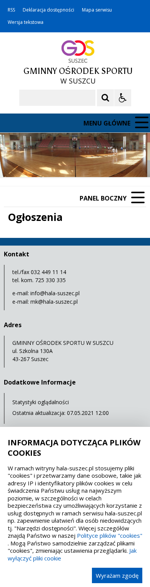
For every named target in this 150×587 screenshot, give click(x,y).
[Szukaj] (105, 97)
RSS (11, 10)
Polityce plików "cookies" (109, 535)
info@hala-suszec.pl (55, 293)
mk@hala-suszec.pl (54, 301)
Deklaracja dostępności (48, 10)
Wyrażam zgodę (117, 575)
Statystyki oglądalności (40, 402)
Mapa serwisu (97, 10)
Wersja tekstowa (25, 22)
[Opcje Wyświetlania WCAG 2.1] (122, 97)
